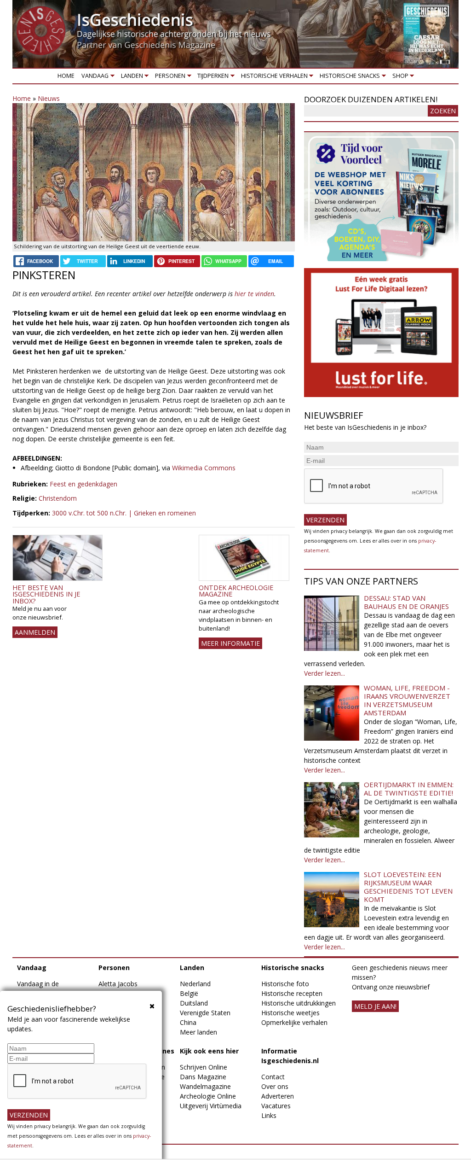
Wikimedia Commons (204, 467)
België (189, 993)
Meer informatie (230, 643)
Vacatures (276, 1105)
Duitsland (194, 1003)
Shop (398, 77)
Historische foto (285, 983)
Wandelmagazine (205, 1086)
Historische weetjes (290, 1012)
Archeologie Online (208, 1096)
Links (268, 1115)
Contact (273, 1076)
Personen (168, 77)
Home (66, 76)
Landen (130, 77)
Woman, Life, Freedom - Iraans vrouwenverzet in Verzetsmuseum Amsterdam (407, 700)
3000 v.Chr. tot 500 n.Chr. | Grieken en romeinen (124, 513)
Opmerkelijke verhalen (294, 1022)
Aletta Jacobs (118, 983)
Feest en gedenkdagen (83, 484)
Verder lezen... (324, 673)
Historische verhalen (272, 77)
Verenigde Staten (205, 1012)
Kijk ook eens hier (209, 1051)
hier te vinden (254, 293)
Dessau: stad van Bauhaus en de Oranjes (406, 602)
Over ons (274, 1086)
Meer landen (198, 1032)
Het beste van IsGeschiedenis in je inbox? (46, 594)
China (188, 1022)
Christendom (58, 498)
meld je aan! (375, 1006)
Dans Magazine (203, 1076)
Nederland (195, 983)
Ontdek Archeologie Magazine (236, 590)
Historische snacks (348, 77)
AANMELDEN (35, 632)
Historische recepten (291, 993)
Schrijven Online (203, 1067)
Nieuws (49, 98)
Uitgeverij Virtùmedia (210, 1105)
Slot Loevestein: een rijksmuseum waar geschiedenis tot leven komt (408, 887)
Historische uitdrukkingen (298, 1003)
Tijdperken (211, 77)
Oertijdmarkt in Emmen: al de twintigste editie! (409, 788)
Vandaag (93, 77)
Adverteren (277, 1096)
